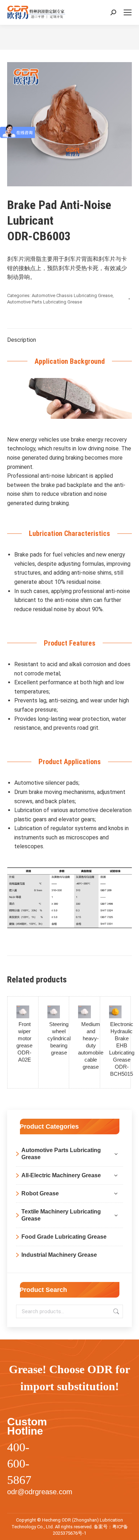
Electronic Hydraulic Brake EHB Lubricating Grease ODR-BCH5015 (121, 1049)
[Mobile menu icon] (127, 12)
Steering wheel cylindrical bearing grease (59, 1038)
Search (115, 1311)
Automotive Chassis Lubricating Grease (72, 295)
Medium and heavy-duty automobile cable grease (90, 1045)
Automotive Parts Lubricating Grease (44, 302)
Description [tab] (21, 339)
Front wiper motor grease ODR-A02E (24, 1042)
